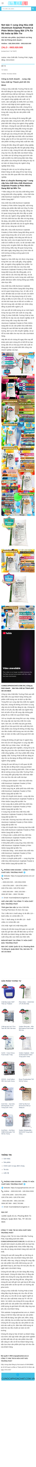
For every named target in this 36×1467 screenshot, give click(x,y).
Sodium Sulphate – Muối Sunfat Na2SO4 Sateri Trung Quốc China (26, 1054)
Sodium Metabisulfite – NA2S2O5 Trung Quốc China (26, 1132)
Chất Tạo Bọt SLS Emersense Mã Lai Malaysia (24, 1105)
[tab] (18, 66)
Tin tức (6, 1169)
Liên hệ (6, 1173)
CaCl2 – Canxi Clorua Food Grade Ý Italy (7, 1053)
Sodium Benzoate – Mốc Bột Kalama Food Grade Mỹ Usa (26, 1028)
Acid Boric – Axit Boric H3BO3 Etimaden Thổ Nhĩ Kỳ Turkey (8, 1132)
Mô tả (3, 66)
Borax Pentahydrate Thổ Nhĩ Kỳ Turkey (26, 1080)
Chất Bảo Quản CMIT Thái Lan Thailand (7, 1002)
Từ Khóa (4, 70)
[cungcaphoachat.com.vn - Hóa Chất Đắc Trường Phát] (18, 3)
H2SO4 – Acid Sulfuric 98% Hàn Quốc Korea (8, 1080)
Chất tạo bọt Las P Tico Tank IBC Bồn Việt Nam (8, 1027)
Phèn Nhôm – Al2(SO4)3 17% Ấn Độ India (26, 1002)
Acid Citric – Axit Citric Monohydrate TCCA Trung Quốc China (8, 1105)
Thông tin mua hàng (8, 74)
